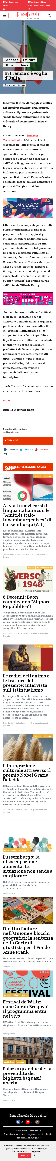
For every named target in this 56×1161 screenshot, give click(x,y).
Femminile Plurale (44, 567)
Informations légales (28, 1137)
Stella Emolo (8, 633)
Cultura (29, 60)
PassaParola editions (38, 2)
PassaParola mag (11, 2)
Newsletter (20, 1130)
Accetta (24, 1155)
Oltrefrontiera (16, 65)
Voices (7, 6)
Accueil (8, 400)
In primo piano (10, 850)
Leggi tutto (35, 1151)
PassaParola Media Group (40, 6)
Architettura (9, 1062)
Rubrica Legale (21, 922)
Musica (24, 995)
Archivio (47, 1134)
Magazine (48, 476)
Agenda (7, 995)
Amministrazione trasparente (22, 1134)
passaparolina (8, 554)
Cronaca (11, 60)
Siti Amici (36, 1130)
